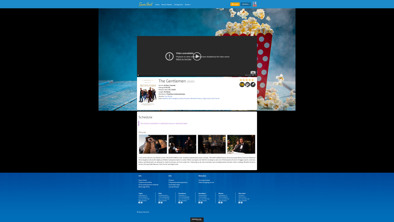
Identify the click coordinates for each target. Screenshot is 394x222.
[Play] (138, 75)
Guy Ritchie (168, 96)
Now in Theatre (166, 4)
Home (157, 4)
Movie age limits (144, 187)
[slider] (192, 75)
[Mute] (253, 75)
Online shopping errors (206, 182)
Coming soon (178, 4)
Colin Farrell (215, 98)
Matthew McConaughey (170, 98)
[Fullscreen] (256, 75)
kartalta (144, 200)
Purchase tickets (204, 180)
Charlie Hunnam (184, 98)
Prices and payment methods (148, 185)
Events (187, 4)
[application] (197, 56)
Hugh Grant (206, 98)
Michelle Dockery (196, 98)
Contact (171, 180)
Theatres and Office (145, 182)
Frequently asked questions (178, 182)
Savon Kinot (143, 180)
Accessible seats (174, 185)
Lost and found (174, 187)
